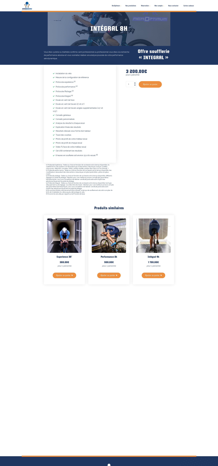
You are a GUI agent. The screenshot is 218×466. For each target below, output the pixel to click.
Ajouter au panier (150, 84)
